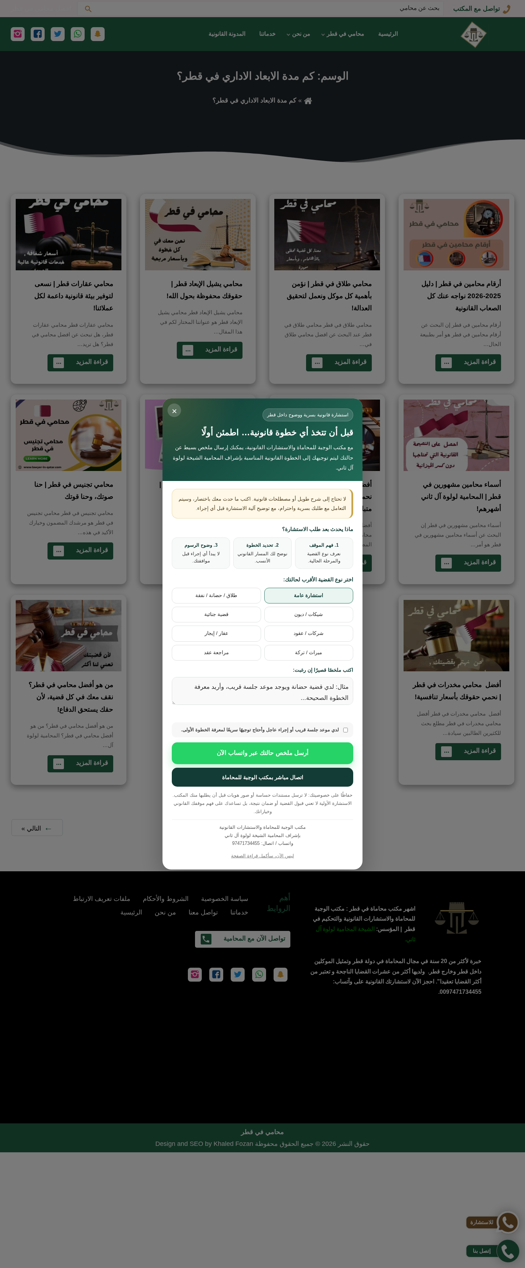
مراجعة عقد (216, 652)
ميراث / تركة (308, 652)
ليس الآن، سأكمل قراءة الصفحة (262, 855)
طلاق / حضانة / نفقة (216, 595)
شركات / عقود (309, 633)
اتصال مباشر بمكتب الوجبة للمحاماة (262, 777)
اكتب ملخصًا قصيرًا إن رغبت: (323, 670)
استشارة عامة (308, 595)
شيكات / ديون (308, 614)
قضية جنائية (216, 614)
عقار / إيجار (216, 633)
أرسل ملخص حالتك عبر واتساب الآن (263, 753)
